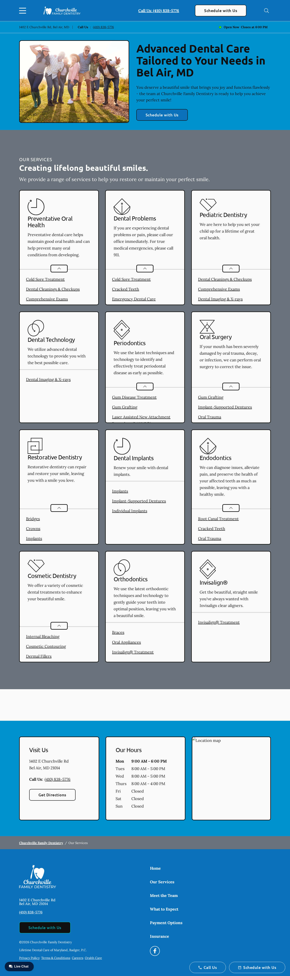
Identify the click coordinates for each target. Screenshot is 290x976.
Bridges (33, 518)
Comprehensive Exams (47, 298)
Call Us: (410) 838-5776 (158, 10)
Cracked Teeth (125, 289)
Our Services (162, 881)
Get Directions (52, 794)
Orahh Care (93, 958)
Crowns (33, 528)
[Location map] (231, 778)
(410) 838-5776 (103, 27)
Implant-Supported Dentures (225, 407)
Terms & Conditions (55, 958)
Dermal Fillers (38, 656)
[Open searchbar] (266, 10)
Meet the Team (164, 895)
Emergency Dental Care (134, 298)
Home (155, 868)
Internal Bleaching (42, 636)
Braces (118, 632)
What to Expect (164, 909)
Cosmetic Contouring (46, 646)
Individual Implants (129, 510)
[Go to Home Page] (62, 11)
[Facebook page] (155, 951)
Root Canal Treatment (218, 518)
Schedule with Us (220, 10)
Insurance (159, 936)
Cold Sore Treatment (45, 279)
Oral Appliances (126, 642)
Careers (77, 958)
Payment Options (166, 922)
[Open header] (23, 10)
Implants (34, 538)
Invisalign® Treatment (133, 652)
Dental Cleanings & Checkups (53, 289)
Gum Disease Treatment (134, 397)
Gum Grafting (124, 407)
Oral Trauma (209, 416)
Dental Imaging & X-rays (220, 298)
